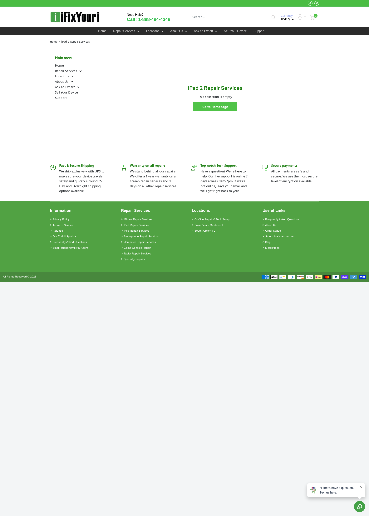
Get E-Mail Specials (64, 236)
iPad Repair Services (136, 225)
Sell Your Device (235, 31)
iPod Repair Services (136, 230)
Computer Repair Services (140, 242)
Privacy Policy (61, 219)
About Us (176, 31)
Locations (152, 31)
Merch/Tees (272, 247)
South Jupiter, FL (204, 230)
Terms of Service (63, 225)
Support (258, 31)
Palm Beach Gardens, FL (209, 225)
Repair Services (124, 31)
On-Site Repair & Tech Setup (211, 219)
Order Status (273, 230)
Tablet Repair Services (137, 253)
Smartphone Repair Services (141, 236)
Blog (268, 242)
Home (102, 31)
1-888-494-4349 (154, 19)
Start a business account (280, 236)
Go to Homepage (215, 107)
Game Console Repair (137, 247)
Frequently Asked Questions (70, 242)
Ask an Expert (203, 31)
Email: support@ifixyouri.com (70, 247)
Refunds (58, 230)
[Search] (273, 17)
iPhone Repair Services (138, 219)
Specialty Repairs (134, 259)
